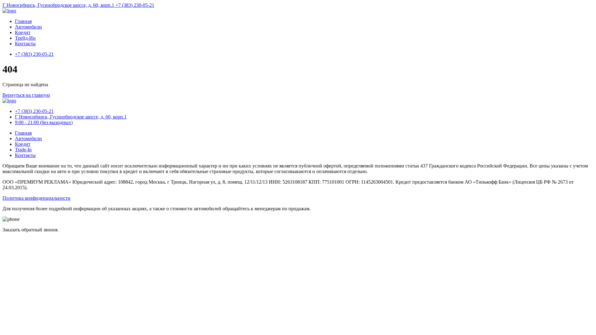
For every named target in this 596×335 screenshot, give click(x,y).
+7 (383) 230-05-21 (134, 5)
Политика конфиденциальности (36, 198)
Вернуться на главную (26, 95)
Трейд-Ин (25, 38)
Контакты (25, 43)
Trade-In (23, 149)
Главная (23, 21)
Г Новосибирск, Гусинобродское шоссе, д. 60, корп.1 (58, 5)
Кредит (22, 32)
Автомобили (28, 26)
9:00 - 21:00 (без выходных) (44, 122)
